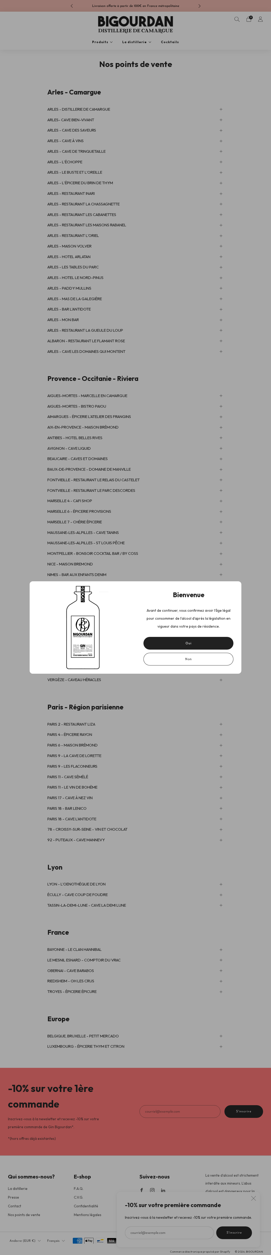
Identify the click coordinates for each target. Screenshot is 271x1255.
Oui (189, 643)
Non (188, 659)
